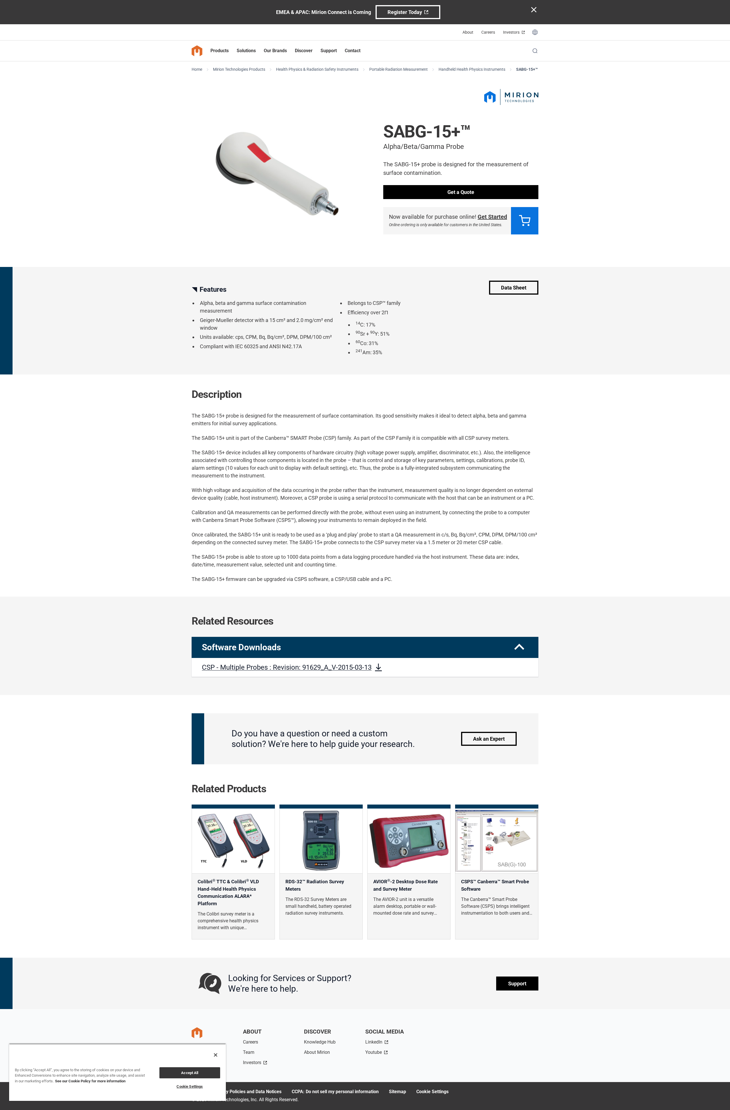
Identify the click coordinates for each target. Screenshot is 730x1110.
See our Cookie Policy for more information (90, 1081)
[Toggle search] (535, 50)
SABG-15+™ (527, 69)
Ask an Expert (489, 739)
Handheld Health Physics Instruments (472, 69)
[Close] (215, 1055)
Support (517, 984)
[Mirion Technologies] (511, 97)
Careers (488, 32)
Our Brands (275, 50)
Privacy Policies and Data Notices (247, 1091)
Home (197, 69)
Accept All (189, 1073)
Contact (352, 50)
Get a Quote (460, 192)
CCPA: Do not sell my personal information (335, 1091)
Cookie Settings (432, 1091)
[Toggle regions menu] (535, 32)
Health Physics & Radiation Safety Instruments (317, 69)
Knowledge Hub (320, 1042)
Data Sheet (513, 288)
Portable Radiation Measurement (398, 69)
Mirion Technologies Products (239, 69)
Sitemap (397, 1091)
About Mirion (317, 1052)
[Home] (197, 50)
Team (248, 1052)
